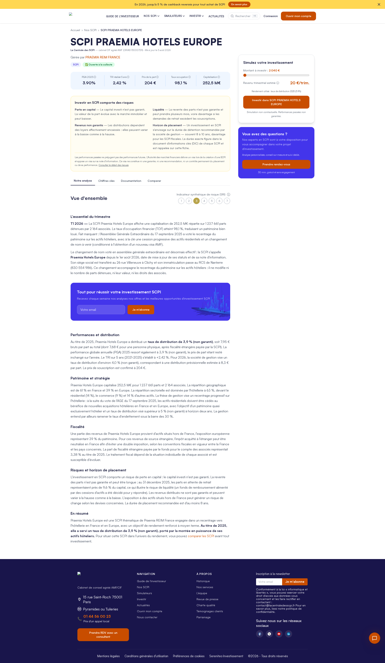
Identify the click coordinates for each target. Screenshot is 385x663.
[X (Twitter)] (269, 634)
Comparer (154, 180)
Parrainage (204, 617)
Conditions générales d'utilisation (146, 656)
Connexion (270, 16)
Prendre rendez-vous (276, 164)
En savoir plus (239, 4)
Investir (141, 599)
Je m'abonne (140, 309)
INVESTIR (195, 15)
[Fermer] (379, 4)
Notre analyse (83, 180)
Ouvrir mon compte (298, 16)
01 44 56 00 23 (97, 616)
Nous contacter (147, 617)
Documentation (131, 180)
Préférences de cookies (189, 656)
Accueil (75, 30)
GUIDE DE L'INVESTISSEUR (122, 16)
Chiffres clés (106, 180)
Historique (203, 581)
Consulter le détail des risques (114, 165)
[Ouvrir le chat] (374, 638)
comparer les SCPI (201, 536)
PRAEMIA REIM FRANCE (102, 57)
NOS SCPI (150, 15)
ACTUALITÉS (216, 16)
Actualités (143, 605)
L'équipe (202, 593)
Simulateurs (144, 593)
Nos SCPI (90, 30)
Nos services (205, 587)
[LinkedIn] (288, 634)
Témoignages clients (210, 611)
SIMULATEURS (173, 15)
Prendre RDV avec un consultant (103, 634)
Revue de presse (207, 599)
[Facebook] (259, 634)
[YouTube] (279, 634)
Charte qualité (206, 605)
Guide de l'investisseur (151, 581)
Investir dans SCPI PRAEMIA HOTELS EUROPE (276, 102)
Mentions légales (108, 656)
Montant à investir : (261, 70)
